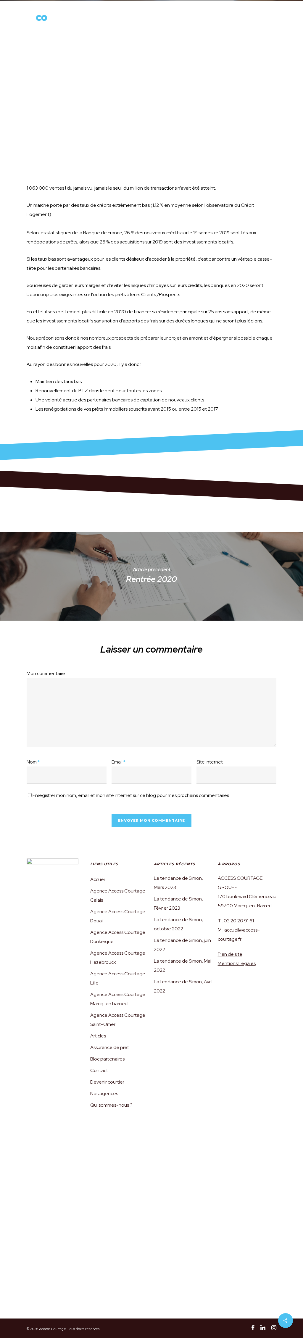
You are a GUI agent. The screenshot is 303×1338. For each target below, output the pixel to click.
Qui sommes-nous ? (99, 19)
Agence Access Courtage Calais (117, 895)
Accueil (98, 879)
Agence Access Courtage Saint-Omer (117, 1019)
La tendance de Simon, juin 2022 (182, 945)
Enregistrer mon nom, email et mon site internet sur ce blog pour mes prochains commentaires (131, 795)
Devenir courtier (187, 19)
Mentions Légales (237, 963)
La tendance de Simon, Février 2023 (178, 903)
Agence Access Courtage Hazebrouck (117, 957)
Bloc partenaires (107, 1059)
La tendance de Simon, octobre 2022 (178, 924)
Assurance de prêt (158, 19)
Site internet (209, 762)
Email (118, 762)
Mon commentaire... (47, 673)
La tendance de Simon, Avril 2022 (183, 986)
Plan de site (230, 954)
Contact (99, 1070)
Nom (33, 762)
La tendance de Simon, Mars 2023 (178, 882)
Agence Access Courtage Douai (117, 916)
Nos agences (127, 19)
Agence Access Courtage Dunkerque (117, 937)
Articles (213, 19)
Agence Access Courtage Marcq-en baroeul (117, 999)
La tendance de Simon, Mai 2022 (182, 965)
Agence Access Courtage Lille (117, 978)
